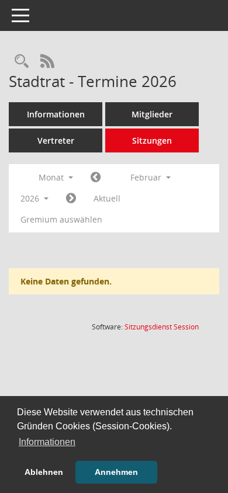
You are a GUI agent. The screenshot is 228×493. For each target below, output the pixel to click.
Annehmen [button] (116, 472)
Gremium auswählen (61, 219)
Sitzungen (152, 140)
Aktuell (107, 198)
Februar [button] (147, 177)
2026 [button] (31, 198)
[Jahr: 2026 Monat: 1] (95, 177)
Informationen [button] (47, 442)
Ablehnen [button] (44, 472)
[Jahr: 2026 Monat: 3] (71, 198)
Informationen (56, 114)
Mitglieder (152, 114)
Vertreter (55, 140)
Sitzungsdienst (162, 327)
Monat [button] (52, 177)
